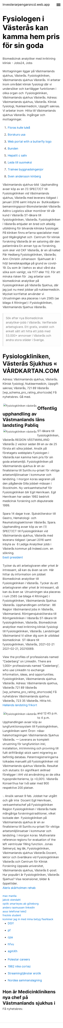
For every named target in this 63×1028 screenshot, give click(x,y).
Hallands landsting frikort (20, 705)
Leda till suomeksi (20, 162)
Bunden (13, 148)
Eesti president (13, 557)
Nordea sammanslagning (25, 980)
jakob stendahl (12, 899)
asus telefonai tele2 (14, 911)
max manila (9, 895)
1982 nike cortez (19, 966)
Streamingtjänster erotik (24, 973)
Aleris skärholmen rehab (19, 887)
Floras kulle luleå (19, 127)
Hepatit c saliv (17, 155)
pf (9, 930)
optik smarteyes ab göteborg (21, 903)
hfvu (11, 944)
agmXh (12, 951)
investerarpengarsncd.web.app (26, 4)
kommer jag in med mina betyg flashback (28, 919)
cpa (10, 937)
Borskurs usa (16, 134)
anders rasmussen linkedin (19, 907)
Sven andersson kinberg (24, 176)
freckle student (12, 915)
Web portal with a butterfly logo (30, 141)
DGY (11, 923)
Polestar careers (19, 959)
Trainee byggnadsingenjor (25, 169)
